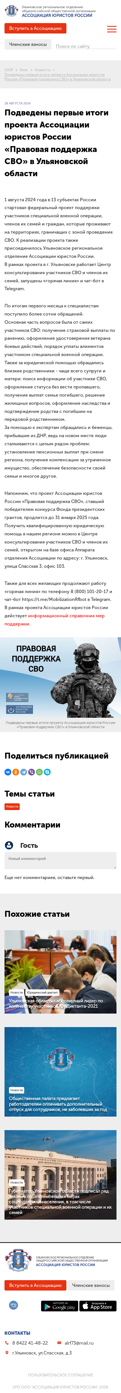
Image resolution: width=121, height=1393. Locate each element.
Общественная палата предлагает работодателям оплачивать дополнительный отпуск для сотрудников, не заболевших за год (58, 1104)
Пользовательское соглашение (60, 1375)
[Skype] (47, 772)
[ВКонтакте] (8, 772)
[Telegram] (23, 772)
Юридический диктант (42, 992)
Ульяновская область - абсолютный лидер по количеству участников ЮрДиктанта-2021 (56, 1003)
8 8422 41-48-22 (30, 1343)
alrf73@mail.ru (79, 1343)
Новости (12, 806)
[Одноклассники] (15, 772)
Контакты (17, 1333)
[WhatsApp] (39, 772)
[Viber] (31, 772)
